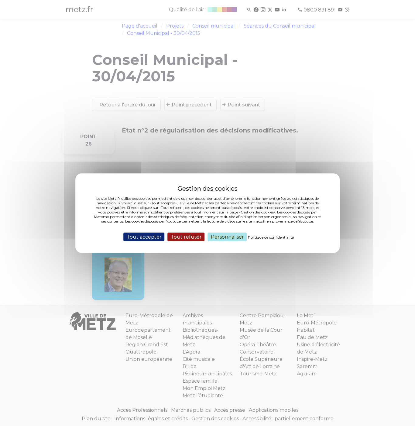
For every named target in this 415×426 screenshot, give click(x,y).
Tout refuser (186, 237)
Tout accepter (144, 237)
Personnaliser (227, 237)
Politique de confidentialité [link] (271, 237)
